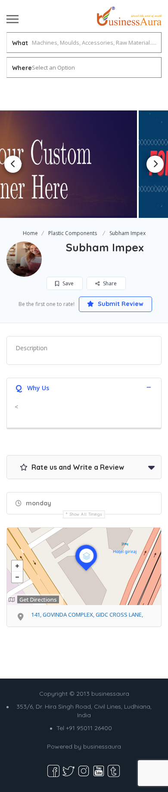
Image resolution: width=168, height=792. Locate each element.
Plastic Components (72, 233)
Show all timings (86, 514)
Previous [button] (13, 164)
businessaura (102, 746)
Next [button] (155, 164)
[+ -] (84, 566)
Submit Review (119, 304)
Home (30, 233)
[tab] (84, 387)
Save (67, 283)
